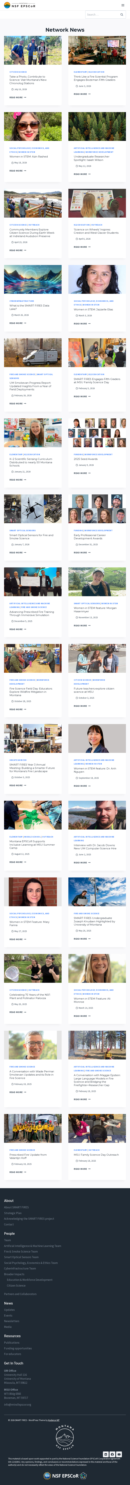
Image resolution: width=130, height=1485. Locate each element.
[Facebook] (112, 1454)
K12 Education (96, 72)
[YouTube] (119, 1454)
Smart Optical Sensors (22, 530)
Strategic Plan (12, 1213)
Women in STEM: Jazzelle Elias (93, 309)
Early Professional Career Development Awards (90, 537)
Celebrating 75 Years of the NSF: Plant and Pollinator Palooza (30, 996)
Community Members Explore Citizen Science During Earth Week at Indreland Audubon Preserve (31, 233)
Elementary (80, 72)
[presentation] (33, 50)
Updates (9, 1310)
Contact (9, 1224)
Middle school (32, 836)
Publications (11, 1342)
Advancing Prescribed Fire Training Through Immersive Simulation (31, 613)
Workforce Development (99, 152)
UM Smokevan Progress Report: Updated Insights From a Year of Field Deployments (30, 386)
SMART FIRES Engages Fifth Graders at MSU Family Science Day (97, 380)
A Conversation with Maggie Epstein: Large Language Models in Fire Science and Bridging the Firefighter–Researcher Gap (97, 1080)
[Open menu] (123, 5)
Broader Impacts (14, 1274)
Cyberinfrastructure (21, 301)
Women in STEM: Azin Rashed (28, 156)
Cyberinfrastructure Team (20, 1268)
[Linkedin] (106, 1454)
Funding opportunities (18, 1348)
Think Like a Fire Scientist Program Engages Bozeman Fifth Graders (96, 78)
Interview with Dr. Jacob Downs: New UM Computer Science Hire (95, 847)
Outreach (34, 225)
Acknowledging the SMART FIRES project (29, 1219)
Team (7, 1240)
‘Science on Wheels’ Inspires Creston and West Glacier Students (96, 231)
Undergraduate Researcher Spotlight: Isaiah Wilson (91, 158)
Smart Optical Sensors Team (21, 1257)
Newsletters (11, 1321)
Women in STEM (26, 152)
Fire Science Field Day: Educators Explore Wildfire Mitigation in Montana (30, 692)
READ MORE (17, 97)
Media (8, 1327)
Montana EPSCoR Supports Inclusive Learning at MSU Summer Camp (32, 845)
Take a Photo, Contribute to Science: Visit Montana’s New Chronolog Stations (28, 80)
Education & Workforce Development (29, 1280)
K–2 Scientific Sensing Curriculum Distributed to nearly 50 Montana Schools (30, 462)
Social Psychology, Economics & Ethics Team (31, 1263)
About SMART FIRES (16, 1207)
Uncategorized (18, 760)
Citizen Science (16, 1285)
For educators (12, 1354)
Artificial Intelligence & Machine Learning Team (32, 1246)
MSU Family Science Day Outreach (96, 1154)
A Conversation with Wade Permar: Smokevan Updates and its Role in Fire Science (31, 1075)
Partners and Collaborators (20, 1294)
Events (8, 1315)
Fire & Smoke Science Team (21, 1251)
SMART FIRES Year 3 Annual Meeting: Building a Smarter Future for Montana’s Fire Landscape (32, 768)
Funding (78, 454)
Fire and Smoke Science (22, 374)
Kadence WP (54, 1420)
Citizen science (18, 72)
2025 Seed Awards (86, 459)
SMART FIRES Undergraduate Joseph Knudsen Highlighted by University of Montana (94, 921)
